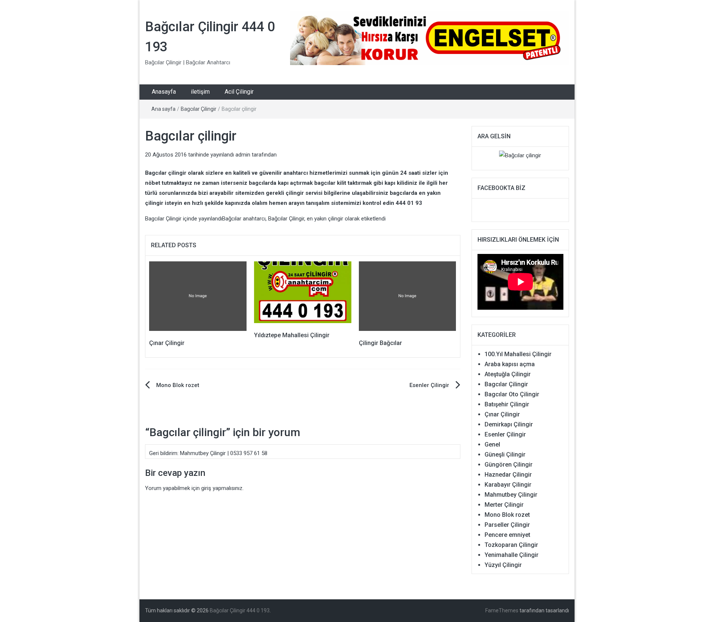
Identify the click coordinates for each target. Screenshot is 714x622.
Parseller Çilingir (507, 524)
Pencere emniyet (507, 534)
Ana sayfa (163, 109)
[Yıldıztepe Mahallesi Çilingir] (302, 292)
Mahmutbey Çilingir (511, 494)
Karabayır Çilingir (508, 484)
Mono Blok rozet (177, 385)
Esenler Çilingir (429, 385)
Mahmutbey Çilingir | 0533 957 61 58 (223, 453)
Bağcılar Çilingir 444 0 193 (240, 610)
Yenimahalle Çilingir (511, 554)
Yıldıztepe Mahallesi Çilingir (291, 335)
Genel (492, 444)
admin (242, 154)
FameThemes (501, 610)
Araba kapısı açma (510, 364)
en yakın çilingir (325, 218)
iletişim (200, 91)
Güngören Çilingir (509, 464)
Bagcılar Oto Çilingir (512, 394)
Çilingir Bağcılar (380, 343)
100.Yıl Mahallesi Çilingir (518, 354)
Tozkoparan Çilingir (511, 544)
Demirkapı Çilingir (509, 424)
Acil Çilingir (239, 91)
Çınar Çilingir (166, 343)
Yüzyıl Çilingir (503, 564)
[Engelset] (429, 38)
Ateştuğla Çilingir (508, 374)
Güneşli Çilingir (505, 454)
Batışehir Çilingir (507, 404)
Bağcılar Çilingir (286, 218)
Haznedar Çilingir (508, 474)
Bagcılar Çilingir (198, 109)
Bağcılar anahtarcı (244, 218)
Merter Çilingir (504, 504)
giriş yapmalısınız (221, 488)
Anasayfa (164, 91)
